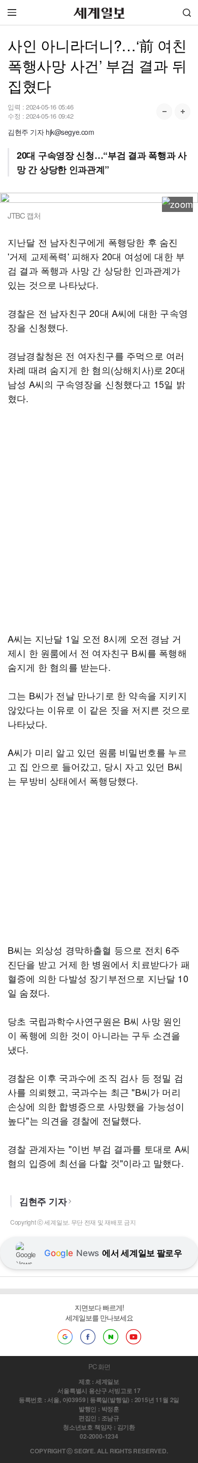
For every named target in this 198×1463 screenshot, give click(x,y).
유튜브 (133, 1336)
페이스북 (87, 1336)
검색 (187, 12)
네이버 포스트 (110, 1336)
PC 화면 (99, 1366)
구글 (65, 1336)
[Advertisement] (99, 518)
